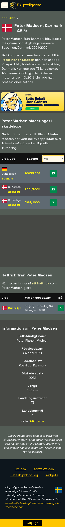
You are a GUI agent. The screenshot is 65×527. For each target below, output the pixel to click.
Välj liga (32, 523)
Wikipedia (36, 421)
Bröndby (14, 192)
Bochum (7, 178)
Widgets (52, 475)
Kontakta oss (43, 469)
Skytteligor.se (29, 4)
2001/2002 (32, 189)
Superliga (14, 308)
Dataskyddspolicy (24, 475)
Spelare (8, 18)
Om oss (20, 469)
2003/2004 (32, 173)
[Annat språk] (58, 488)
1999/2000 (32, 202)
